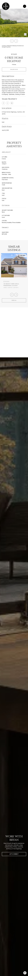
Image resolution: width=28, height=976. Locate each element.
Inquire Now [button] (14, 69)
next (16, 41)
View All (14, 300)
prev (12, 41)
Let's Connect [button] (14, 854)
